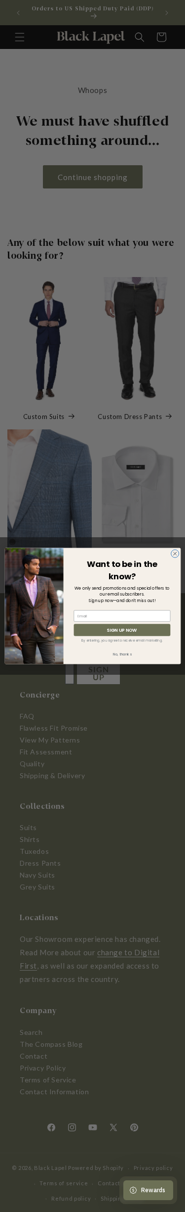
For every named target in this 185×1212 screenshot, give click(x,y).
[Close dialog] (175, 554)
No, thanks (121, 654)
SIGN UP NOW (122, 630)
